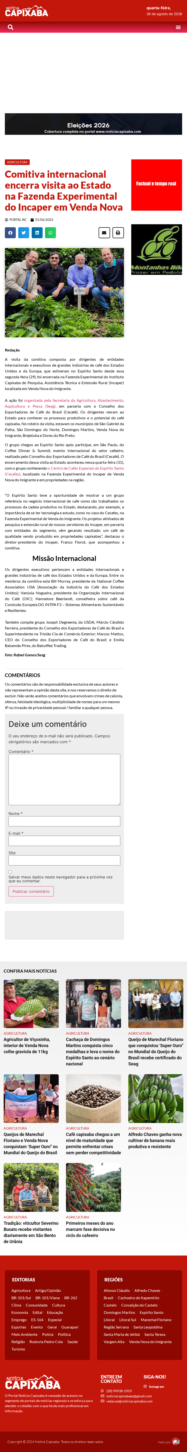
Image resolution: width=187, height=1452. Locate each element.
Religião (18, 1341)
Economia (19, 1312)
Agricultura (20, 1290)
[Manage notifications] (175, 1441)
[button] (178, 27)
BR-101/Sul (21, 1297)
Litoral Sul (127, 1319)
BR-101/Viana (48, 1297)
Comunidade (36, 1305)
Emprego (19, 1319)
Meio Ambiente (24, 1334)
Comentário (21, 751)
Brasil (108, 1297)
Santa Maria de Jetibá (122, 1334)
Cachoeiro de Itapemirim (138, 1297)
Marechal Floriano (156, 1319)
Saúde (72, 1341)
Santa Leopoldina (147, 1327)
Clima (16, 1305)
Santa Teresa (154, 1334)
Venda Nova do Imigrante (150, 1341)
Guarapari (69, 1327)
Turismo (18, 1349)
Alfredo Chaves (147, 1290)
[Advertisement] (93, 69)
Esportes (18, 1327)
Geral (52, 1327)
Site (12, 853)
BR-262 (70, 1297)
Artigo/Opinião (48, 1290)
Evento (37, 1327)
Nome (16, 813)
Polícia (47, 1334)
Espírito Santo (151, 1312)
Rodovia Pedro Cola (46, 1341)
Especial (55, 1319)
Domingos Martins (119, 1312)
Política (64, 1334)
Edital (37, 1312)
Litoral (109, 1319)
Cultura (58, 1305)
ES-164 (37, 1319)
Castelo (110, 1305)
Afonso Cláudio (117, 1290)
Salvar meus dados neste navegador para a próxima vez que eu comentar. (61, 879)
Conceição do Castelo (139, 1305)
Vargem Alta (114, 1341)
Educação (55, 1312)
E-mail (16, 833)
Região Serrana (116, 1327)
